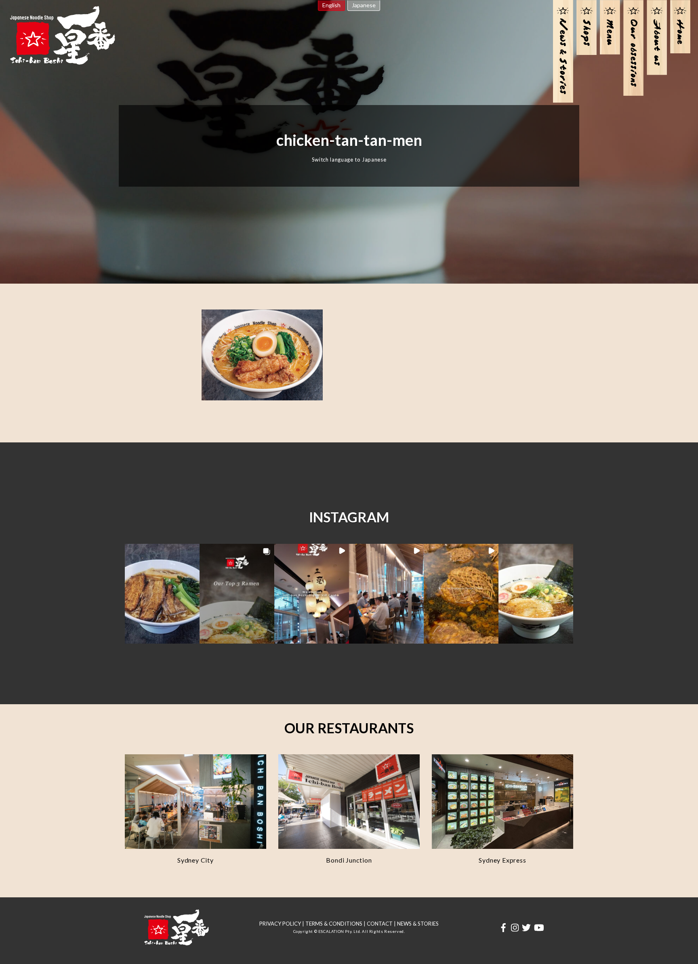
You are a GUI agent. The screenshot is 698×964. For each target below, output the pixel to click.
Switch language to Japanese (349, 159)
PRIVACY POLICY (280, 923)
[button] (162, 594)
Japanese (364, 5)
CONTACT (380, 923)
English (331, 5)
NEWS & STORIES (418, 923)
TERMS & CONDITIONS (333, 923)
